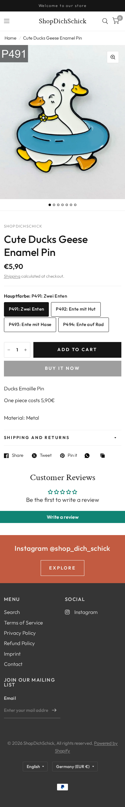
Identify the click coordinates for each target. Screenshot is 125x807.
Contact (13, 664)
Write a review (63, 517)
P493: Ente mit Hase (30, 324)
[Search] (105, 21)
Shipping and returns (37, 437)
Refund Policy (19, 643)
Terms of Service (23, 622)
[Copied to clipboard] (104, 456)
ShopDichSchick (62, 21)
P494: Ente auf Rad (83, 324)
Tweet (46, 455)
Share (17, 455)
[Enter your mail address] (54, 710)
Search (12, 612)
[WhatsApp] (89, 455)
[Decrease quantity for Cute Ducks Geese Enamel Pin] (8, 349)
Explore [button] (62, 568)
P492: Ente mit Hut (76, 309)
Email (10, 698)
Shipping (12, 276)
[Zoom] (113, 57)
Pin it (72, 455)
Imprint (12, 653)
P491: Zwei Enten (26, 309)
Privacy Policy (20, 633)
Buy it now (62, 368)
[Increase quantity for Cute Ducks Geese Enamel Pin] (25, 349)
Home (10, 38)
